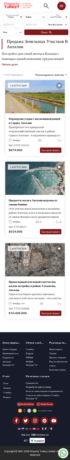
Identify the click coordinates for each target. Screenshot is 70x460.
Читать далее (10, 64)
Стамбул (30, 349)
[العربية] (27, 428)
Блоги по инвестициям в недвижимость (44, 391)
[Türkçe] (38, 428)
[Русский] (23, 428)
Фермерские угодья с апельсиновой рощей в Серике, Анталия (34, 121)
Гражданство (32, 383)
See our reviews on (35, 434)
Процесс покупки (57, 357)
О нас (5, 383)
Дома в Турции (10, 349)
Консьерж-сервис (57, 369)
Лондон (7, 387)
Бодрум (29, 353)
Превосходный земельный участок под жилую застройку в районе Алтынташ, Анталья (32, 286)
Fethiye (29, 357)
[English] (19, 428)
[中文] (31, 428)
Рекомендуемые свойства (49, 74)
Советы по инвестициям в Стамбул (42, 395)
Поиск (45, 32)
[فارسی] (34, 428)
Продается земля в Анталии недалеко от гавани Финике (33, 202)
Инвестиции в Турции (55, 351)
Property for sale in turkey (38, 387)
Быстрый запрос (51, 150)
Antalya (29, 361)
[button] (12, 17)
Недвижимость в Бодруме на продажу (10, 357)
